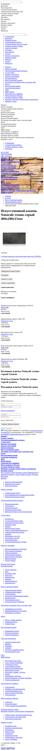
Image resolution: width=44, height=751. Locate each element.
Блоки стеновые (11, 69)
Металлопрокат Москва (13, 96)
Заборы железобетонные (14, 668)
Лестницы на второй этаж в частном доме (20, 82)
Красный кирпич (11, 486)
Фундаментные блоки (13, 661)
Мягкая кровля (10, 559)
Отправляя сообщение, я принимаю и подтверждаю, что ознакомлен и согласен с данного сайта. (22, 432)
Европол (8, 579)
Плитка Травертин (12, 635)
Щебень (8, 644)
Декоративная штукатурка (14, 532)
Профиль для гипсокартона (15, 689)
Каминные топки (11, 735)
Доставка (8, 50)
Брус (7, 571)
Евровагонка (10, 577)
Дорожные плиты (11, 665)
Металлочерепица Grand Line (15, 549)
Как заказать (9, 52)
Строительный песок (13, 642)
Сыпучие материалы (12, 88)
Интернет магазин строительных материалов (21, 99)
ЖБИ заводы (9, 92)
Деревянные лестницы (13, 609)
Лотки (7, 674)
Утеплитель (9, 506)
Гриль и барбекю (11, 739)
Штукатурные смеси (12, 528)
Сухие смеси (9, 73)
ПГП (7, 90)
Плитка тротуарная (12, 76)
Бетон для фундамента (13, 620)
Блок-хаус (8, 575)
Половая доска (10, 573)
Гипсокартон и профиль (14, 94)
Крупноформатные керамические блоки (19, 495)
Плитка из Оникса (12, 633)
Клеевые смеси (10, 525)
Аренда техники (11, 48)
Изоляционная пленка (13, 510)
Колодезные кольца (12, 670)
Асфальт (8, 648)
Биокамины (9, 730)
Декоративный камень (13, 592)
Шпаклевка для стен (12, 536)
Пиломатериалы (11, 78)
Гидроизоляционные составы (15, 542)
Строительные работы (13, 42)
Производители (11, 40)
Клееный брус (10, 583)
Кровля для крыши (12, 75)
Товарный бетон (11, 622)
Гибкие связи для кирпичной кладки (18, 715)
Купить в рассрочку (12, 56)
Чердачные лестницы (13, 613)
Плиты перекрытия (12, 680)
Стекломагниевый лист (13, 691)
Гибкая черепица (11, 553)
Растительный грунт (12, 652)
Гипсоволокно (10, 695)
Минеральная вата (11, 504)
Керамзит (8, 646)
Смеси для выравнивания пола (16, 530)
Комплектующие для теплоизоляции (18, 512)
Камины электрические (13, 728)
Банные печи (10, 732)
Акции (7, 61)
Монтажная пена (11, 540)
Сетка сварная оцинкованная (15, 706)
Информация (32, 473)
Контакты (8, 38)
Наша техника (26, 474)
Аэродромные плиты (13, 666)
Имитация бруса (11, 581)
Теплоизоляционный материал (16, 71)
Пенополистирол (11, 508)
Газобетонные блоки (12, 493)
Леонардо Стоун (7, 321)
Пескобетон (9, 519)
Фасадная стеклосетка (13, 719)
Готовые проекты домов (14, 46)
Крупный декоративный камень (17, 596)
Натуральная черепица (13, 551)
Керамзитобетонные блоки (15, 497)
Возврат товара (10, 58)
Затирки (8, 534)
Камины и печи (11, 101)
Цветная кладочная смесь (14, 523)
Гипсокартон (10, 687)
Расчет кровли (10, 560)
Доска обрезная (10, 570)
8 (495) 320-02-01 (7, 401)
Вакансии (8, 63)
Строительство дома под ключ (16, 44)
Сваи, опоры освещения (14, 663)
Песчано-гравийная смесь (14, 650)
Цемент (8, 526)
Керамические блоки (12, 484)
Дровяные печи (10, 726)
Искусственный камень (13, 80)
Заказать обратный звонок (10, 424)
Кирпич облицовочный (13, 482)
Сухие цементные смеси (14, 521)
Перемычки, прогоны (13, 676)
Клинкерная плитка (12, 600)
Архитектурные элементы (14, 602)
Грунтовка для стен (12, 538)
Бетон (7, 84)
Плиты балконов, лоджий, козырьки (18, 678)
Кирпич (8, 67)
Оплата (7, 54)
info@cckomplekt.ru (8, 410)
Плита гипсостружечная (14, 693)
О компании (9, 36)
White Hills (5, 307)
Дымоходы (9, 734)
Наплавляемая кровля (13, 555)
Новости (8, 59)
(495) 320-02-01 (6, 156)
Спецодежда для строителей (15, 717)
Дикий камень (10, 594)
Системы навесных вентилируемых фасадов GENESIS (21, 256)
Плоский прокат (11, 704)
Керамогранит (10, 598)
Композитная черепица (13, 557)
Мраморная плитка (12, 631)
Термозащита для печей (13, 737)
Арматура (8, 702)
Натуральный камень (13, 86)
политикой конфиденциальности (13, 434)
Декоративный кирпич (13, 590)
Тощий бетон (10, 624)
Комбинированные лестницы (16, 611)
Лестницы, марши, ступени (15, 672)
